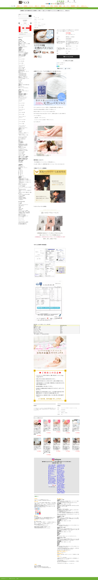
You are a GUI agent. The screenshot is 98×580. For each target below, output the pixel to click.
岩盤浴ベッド (20, 50)
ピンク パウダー (22, 151)
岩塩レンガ (20, 141)
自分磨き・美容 (36, 27)
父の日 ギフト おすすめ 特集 (24, 194)
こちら (60, 552)
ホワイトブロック (22, 69)
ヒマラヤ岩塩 (21, 216)
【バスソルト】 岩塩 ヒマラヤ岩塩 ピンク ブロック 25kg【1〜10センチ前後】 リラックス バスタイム (66, 429)
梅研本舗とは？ (33, 8)
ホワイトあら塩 (22, 67)
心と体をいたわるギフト (22, 46)
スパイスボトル (21, 86)
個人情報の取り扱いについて (4, 578)
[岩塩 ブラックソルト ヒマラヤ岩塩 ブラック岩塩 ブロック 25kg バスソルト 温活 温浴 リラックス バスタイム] (76, 441)
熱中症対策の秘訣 (21, 201)
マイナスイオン (21, 175)
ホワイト (39, 22)
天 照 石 (20, 170)
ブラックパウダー (22, 119)
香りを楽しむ (21, 205)
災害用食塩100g (21, 70)
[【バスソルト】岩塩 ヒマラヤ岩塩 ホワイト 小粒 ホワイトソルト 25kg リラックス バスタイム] (76, 423)
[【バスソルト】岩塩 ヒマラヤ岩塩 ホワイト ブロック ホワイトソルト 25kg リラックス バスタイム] (37, 441)
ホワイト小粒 (21, 68)
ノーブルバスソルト (22, 185)
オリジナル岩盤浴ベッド (23, 215)
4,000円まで (21, 196)
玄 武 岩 (20, 171)
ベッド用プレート (21, 166)
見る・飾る (21, 208)
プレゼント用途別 (21, 186)
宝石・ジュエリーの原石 (22, 157)
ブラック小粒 (21, 123)
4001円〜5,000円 (22, 197)
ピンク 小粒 (21, 153)
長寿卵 (19, 92)
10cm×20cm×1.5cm (22, 74)
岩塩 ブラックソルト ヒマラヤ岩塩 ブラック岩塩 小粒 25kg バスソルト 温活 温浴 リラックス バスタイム (66, 448)
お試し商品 (20, 161)
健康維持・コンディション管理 (24, 43)
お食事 (20, 203)
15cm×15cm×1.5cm (22, 75)
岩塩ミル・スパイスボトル (23, 87)
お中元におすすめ (22, 189)
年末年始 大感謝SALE (22, 223)
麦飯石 (20, 131)
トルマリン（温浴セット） (24, 132)
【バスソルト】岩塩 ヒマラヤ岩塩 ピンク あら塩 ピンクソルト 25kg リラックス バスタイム (47, 429)
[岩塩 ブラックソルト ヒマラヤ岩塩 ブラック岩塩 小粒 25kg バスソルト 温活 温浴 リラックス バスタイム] (66, 441)
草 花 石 (20, 173)
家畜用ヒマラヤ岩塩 (22, 147)
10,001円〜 (21, 199)
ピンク (20, 101)
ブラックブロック (22, 125)
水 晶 (19, 174)
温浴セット (20, 129)
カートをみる (74, 2)
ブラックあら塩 (22, 121)
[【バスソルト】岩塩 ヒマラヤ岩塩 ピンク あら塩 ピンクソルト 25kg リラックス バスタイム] (47, 423)
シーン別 (35, 17)
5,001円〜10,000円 (22, 198)
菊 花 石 (20, 172)
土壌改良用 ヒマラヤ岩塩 (23, 150)
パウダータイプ (22, 126)
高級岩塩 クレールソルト (23, 77)
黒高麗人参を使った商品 (22, 144)
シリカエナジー (21, 148)
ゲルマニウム (21, 133)
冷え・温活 (20, 40)
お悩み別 (35, 19)
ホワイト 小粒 (21, 155)
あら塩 (20, 80)
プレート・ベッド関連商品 (23, 52)
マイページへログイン (68, 2)
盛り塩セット (20, 146)
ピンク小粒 (21, 63)
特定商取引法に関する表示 (12, 578)
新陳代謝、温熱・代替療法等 (24, 212)
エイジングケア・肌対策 (41, 19)
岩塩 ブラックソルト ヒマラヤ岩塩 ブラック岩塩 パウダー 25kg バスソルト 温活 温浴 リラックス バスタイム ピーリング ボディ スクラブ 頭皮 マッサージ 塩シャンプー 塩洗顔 (47, 450)
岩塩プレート (20, 72)
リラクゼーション (22, 213)
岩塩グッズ (20, 83)
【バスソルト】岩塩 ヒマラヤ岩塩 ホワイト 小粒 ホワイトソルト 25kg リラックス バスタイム (76, 429)
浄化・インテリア (21, 45)
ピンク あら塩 (21, 152)
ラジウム (20, 130)
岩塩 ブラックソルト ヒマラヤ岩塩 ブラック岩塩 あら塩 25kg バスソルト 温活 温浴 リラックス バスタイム (56, 448)
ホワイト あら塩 (22, 154)
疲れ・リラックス (21, 44)
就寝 (20, 207)
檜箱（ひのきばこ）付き (23, 134)
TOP (23, 8)
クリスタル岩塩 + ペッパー (24, 78)
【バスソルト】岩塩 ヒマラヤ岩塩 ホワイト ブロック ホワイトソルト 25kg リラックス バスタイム (37, 448)
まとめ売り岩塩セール (22, 224)
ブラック (20, 117)
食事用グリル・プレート (22, 167)
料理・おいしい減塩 (22, 42)
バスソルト (35, 22)
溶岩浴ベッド (20, 165)
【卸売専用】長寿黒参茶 (22, 145)
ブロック (20, 82)
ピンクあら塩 (21, 61)
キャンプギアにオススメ (23, 204)
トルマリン (20, 169)
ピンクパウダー (22, 59)
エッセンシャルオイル (22, 149)
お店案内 (17, 578)
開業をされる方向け (22, 214)
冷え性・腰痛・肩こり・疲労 (24, 211)
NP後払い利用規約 (37, 507)
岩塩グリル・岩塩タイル (22, 76)
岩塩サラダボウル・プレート (23, 71)
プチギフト (21, 162)
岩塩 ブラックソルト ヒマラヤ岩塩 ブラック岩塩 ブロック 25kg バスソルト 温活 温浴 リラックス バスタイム (76, 448)
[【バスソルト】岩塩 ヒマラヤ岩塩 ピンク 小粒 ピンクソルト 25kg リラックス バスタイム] (56, 423)
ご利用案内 (44, 8)
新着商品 (20, 48)
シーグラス (20, 143)
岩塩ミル (20, 85)
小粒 (20, 81)
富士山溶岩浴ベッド (22, 51)
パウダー (20, 79)
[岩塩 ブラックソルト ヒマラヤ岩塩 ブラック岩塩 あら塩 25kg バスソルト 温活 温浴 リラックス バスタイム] (56, 441)
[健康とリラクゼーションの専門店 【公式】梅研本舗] (25, 4)
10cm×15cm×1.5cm (22, 73)
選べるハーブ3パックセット (23, 90)
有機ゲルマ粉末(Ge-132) (22, 159)
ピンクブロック (22, 65)
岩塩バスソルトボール (23, 127)
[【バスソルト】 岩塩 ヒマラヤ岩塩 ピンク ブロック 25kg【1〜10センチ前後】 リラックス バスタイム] (66, 423)
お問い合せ (54, 8)
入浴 (38, 17)
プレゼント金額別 (21, 195)
